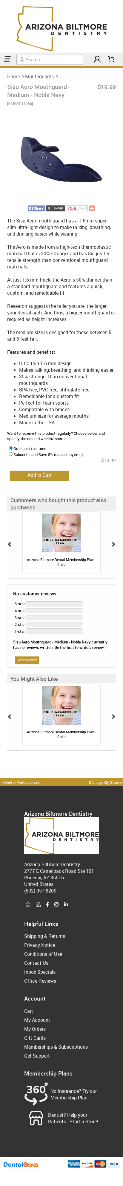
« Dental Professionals (20, 782)
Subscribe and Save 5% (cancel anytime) (48, 454)
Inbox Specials (40, 972)
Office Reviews (40, 981)
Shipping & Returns (44, 936)
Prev (9, 544)
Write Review (27, 660)
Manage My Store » (106, 782)
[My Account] (97, 59)
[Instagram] (56, 904)
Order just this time (29, 448)
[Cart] (111, 59)
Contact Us (36, 963)
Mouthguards (39, 76)
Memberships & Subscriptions (56, 1047)
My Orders (35, 1029)
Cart (28, 1011)
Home (13, 76)
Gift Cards (35, 1038)
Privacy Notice (39, 945)
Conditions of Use (43, 954)
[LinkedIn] (66, 904)
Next (113, 544)
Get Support (37, 1056)
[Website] (28, 904)
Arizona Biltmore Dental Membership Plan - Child (61, 562)
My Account (37, 1020)
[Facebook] (47, 904)
